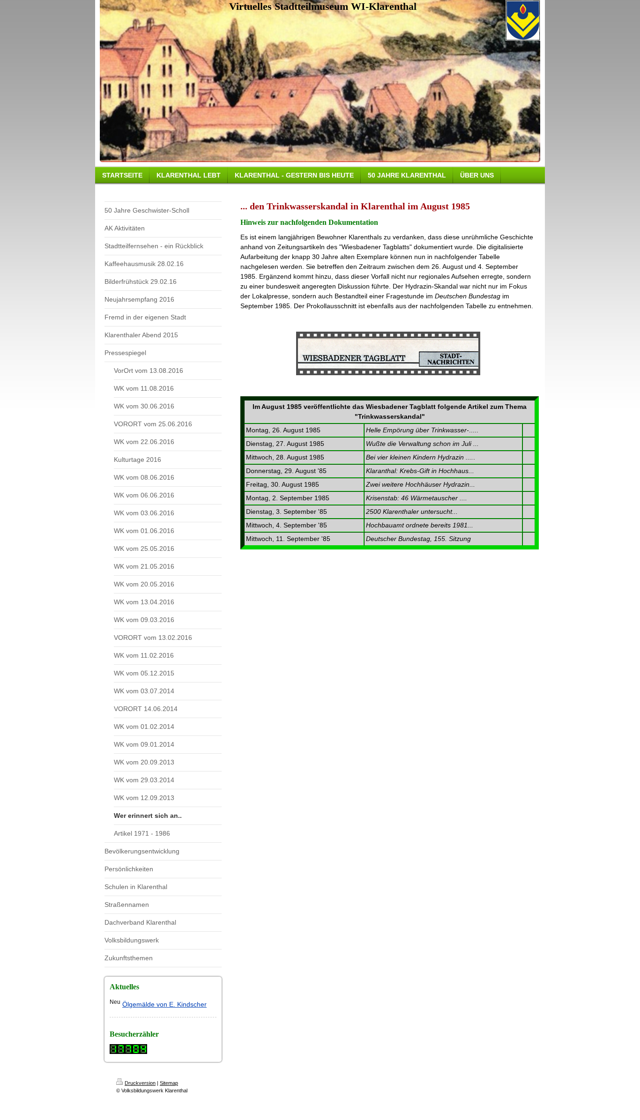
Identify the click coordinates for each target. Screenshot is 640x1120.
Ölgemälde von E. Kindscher (164, 1004)
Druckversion (140, 1083)
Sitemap (169, 1083)
